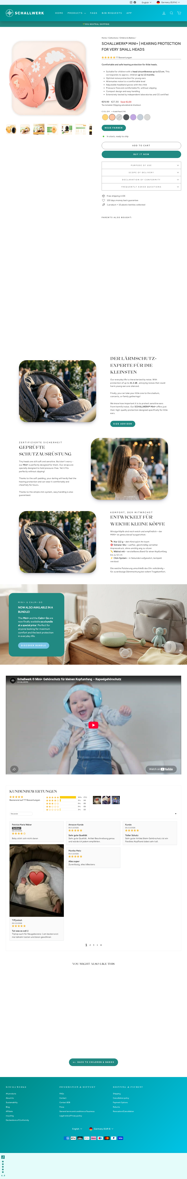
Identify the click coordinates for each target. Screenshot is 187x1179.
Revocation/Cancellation (123, 1111)
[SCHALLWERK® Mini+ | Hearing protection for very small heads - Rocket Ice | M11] (103, 324)
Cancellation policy (121, 1098)
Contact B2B (64, 1102)
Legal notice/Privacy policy (70, 1116)
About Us (10, 1098)
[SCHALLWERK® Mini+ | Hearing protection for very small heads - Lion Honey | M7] (103, 321)
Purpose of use (141, 165)
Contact (62, 1098)
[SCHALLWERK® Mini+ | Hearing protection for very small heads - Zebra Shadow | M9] (115, 321)
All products (11, 1094)
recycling (10, 1116)
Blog (8, 1107)
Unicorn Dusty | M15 (147, 117)
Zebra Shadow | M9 (126, 117)
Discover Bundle (33, 645)
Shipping (117, 105)
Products (76, 13)
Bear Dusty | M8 (119, 117)
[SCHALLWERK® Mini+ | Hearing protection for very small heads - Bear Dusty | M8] (111, 321)
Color (114, 111)
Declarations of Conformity (17, 1120)
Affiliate (9, 1111)
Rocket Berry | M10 (133, 117)
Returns (116, 1107)
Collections (113, 38)
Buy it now (141, 154)
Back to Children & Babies (95, 1062)
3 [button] (93, 945)
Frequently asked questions (141, 187)
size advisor (122, 424)
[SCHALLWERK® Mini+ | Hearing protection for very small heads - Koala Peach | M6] (107, 321)
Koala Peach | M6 (112, 117)
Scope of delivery (141, 172)
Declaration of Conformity (141, 180)
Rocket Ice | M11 (140, 117)
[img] (36, 833)
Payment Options (120, 1102)
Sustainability (12, 1102)
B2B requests (112, 13)
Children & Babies (127, 38)
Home (59, 13)
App (129, 13)
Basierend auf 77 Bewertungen (24, 800)
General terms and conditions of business (77, 1111)
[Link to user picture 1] (36, 880)
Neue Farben (114, 128)
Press (61, 1107)
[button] (109, 57)
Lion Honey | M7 (105, 117)
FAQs (93, 13)
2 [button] (90, 945)
